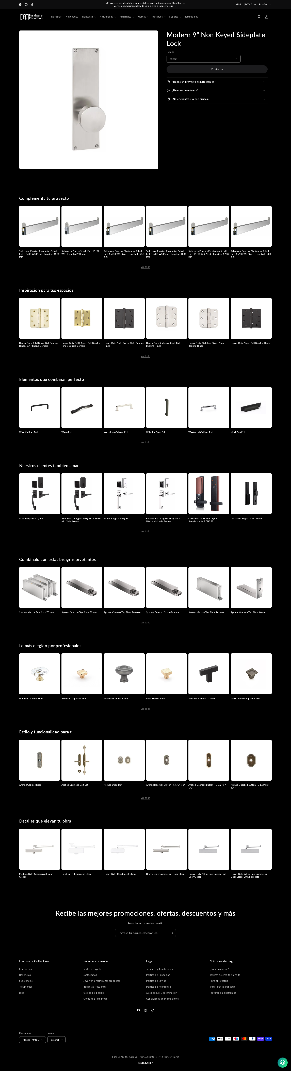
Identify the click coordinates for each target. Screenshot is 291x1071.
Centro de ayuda (92, 969)
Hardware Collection (134, 1057)
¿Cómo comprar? (219, 969)
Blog (21, 992)
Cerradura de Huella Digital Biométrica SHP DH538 (203, 520)
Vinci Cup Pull (238, 432)
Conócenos (25, 969)
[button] (89, 16)
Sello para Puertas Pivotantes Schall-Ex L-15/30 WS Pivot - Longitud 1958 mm (124, 254)
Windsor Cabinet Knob (31, 698)
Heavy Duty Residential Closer (120, 874)
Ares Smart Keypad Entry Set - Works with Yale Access (81, 520)
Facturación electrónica (223, 992)
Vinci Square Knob (155, 698)
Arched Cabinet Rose (30, 784)
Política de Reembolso (158, 986)
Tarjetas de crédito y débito (225, 974)
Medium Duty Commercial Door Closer (36, 875)
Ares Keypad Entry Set (31, 518)
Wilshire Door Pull (156, 432)
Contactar (217, 69)
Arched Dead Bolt (113, 784)
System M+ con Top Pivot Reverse (206, 612)
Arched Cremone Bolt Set (74, 784)
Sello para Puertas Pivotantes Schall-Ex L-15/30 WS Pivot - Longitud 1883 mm (166, 254)
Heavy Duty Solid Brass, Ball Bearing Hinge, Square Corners (80, 344)
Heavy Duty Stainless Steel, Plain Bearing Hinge (206, 344)
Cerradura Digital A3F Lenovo (247, 518)
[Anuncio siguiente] (195, 4)
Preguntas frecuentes (95, 986)
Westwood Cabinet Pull (200, 432)
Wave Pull (66, 432)
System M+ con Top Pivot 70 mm (36, 612)
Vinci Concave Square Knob (245, 698)
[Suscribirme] (172, 933)
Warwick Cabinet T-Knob (201, 698)
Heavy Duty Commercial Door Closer (166, 874)
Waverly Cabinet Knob (116, 698)
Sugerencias (26, 980)
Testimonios (26, 986)
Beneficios (25, 974)
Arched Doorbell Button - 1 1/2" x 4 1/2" (207, 786)
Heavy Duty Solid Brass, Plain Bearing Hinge (124, 344)
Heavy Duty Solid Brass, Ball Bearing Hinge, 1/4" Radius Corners (38, 344)
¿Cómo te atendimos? (95, 998)
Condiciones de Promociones (162, 998)
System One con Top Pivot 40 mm (248, 612)
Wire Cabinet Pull (28, 432)
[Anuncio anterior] (96, 4)
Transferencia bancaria (222, 986)
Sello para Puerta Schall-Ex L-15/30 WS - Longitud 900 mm (80, 252)
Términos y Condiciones (159, 969)
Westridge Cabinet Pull (116, 432)
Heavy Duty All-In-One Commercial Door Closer (207, 875)
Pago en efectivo (219, 980)
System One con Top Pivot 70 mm (79, 612)
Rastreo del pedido (93, 992)
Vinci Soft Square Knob (73, 698)
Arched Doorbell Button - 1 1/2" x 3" (165, 784)
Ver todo (145, 266)
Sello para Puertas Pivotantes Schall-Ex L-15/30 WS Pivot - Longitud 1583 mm (251, 254)
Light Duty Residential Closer (76, 874)
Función (170, 52)
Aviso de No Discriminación (161, 992)
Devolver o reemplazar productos (101, 980)
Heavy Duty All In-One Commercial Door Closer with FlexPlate (249, 875)
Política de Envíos (156, 980)
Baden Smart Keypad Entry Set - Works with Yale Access (163, 520)
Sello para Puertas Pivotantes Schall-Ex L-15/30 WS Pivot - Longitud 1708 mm (208, 254)
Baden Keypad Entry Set (116, 518)
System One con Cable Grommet (163, 612)
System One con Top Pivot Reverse (122, 612)
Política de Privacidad (158, 974)
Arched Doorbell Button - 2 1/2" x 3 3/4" (250, 786)
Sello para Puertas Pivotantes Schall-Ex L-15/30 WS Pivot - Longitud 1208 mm (39, 254)
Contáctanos (90, 974)
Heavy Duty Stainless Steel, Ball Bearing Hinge (163, 344)
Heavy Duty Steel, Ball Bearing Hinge (250, 343)
